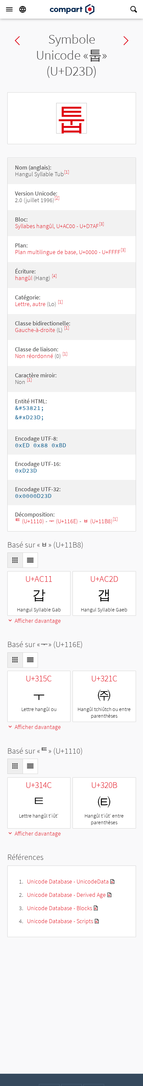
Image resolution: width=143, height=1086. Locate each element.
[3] (101, 224)
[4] (54, 276)
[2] (57, 198)
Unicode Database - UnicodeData (68, 881)
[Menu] (9, 9)
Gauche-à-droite (35, 330)
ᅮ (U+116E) (63, 521)
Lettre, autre (30, 304)
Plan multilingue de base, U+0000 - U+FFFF (67, 252)
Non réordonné (34, 356)
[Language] (22, 9)
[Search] (133, 9)
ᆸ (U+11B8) (97, 521)
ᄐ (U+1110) (29, 521)
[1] (66, 172)
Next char (126, 41)
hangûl (23, 278)
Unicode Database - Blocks (59, 908)
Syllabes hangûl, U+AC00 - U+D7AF (57, 226)
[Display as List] (30, 560)
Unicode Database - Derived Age (66, 895)
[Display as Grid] (15, 560)
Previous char (17, 41)
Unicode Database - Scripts (60, 921)
